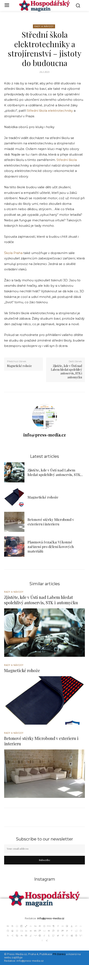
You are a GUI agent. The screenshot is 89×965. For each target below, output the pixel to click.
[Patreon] (62, 930)
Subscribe (44, 860)
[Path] (58, 930)
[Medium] (35, 930)
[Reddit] (76, 930)
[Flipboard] (67, 926)
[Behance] (8, 926)
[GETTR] (81, 926)
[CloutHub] (17, 926)
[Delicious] (26, 926)
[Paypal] (67, 930)
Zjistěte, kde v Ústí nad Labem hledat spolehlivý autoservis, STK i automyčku (66, 371)
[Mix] (40, 930)
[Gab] (76, 926)
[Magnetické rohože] (14, 497)
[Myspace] (44, 930)
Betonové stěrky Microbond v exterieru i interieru (51, 521)
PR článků (59, 954)
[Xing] (47, 940)
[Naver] (49, 930)
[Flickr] (62, 926)
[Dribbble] (44, 926)
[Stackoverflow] (31, 935)
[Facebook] (58, 926)
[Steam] (35, 935)
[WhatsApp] (67, 935)
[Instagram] (17, 930)
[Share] (12, 935)
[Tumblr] (49, 935)
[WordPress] (76, 935)
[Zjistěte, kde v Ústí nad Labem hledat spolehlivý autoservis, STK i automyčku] (14, 472)
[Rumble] (81, 930)
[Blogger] (12, 926)
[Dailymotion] (21, 926)
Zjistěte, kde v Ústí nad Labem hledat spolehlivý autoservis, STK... (55, 472)
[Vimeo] (62, 935)
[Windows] (72, 935)
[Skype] (17, 935)
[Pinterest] (72, 930)
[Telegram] (40, 935)
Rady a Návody (44, 26)
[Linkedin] (26, 930)
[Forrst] (72, 926)
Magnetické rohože (19, 366)
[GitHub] (8, 930)
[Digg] (35, 926)
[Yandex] (42, 940)
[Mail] (31, 930)
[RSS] (8, 935)
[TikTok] (44, 935)
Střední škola (67, 160)
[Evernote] (53, 926)
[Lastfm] (21, 930)
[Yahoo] (81, 935)
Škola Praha (13, 253)
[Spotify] (26, 935)
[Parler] (53, 930)
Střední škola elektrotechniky (50, 111)
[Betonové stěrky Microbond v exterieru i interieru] (14, 522)
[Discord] (40, 926)
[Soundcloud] (21, 935)
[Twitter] (58, 935)
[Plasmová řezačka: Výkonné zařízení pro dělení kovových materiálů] (14, 546)
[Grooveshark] (12, 930)
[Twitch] (53, 935)
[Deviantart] (31, 926)
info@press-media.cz (44, 435)
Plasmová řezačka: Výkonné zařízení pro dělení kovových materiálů (51, 546)
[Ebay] (49, 926)
